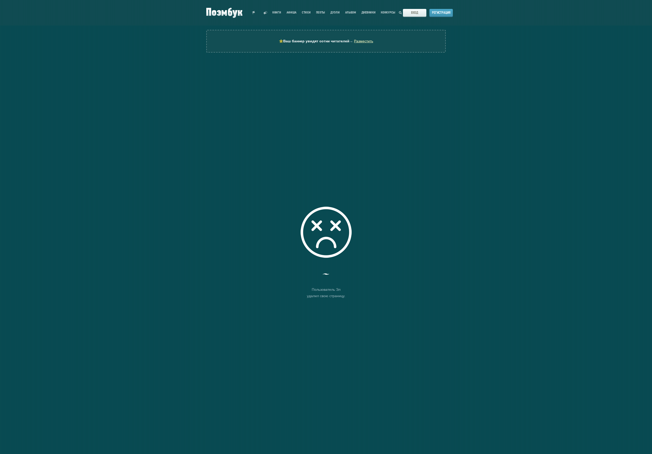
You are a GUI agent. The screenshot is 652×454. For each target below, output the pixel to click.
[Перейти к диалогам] (265, 13)
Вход (414, 13)
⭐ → (326, 41)
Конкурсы (388, 12)
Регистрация (441, 13)
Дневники (368, 12)
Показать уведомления (254, 13)
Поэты (320, 12)
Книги (276, 12)
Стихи (306, 12)
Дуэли (335, 12)
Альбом (350, 12)
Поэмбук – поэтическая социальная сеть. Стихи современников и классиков (224, 12)
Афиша (292, 12)
